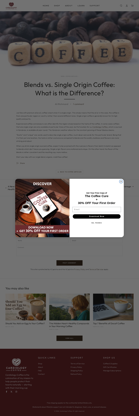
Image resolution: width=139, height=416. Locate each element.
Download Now (96, 216)
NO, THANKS (97, 223)
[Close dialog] (121, 181)
